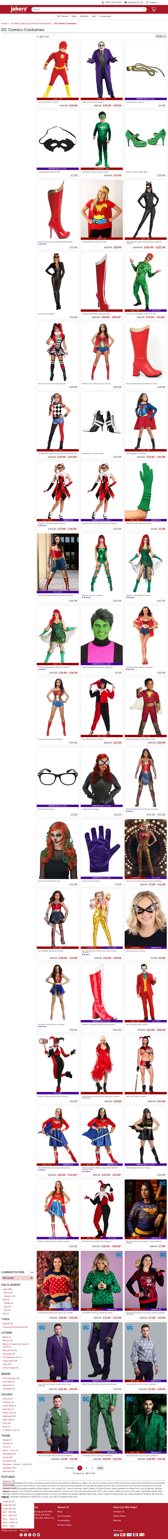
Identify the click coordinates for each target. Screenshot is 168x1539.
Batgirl (5, 1337)
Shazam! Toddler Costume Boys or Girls (140, 739)
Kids (4, 1300)
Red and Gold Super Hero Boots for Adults (141, 384)
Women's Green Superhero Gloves (138, 523)
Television (7, 1471)
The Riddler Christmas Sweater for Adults (97, 1313)
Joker (5, 1364)
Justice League (9, 1368)
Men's (6, 1293)
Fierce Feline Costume (46, 314)
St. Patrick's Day (10, 1430)
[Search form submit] (144, 9)
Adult (5, 1289)
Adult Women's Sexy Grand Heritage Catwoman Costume (144, 242)
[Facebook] (21, 1534)
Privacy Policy (64, 1525)
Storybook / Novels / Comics (15, 1464)
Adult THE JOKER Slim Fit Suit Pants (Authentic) (99, 1384)
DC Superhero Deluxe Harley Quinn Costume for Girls (57, 453)
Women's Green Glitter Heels (137, 172)
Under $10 (7, 1505)
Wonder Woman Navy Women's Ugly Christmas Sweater (144, 1242)
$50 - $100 (8, 1516)
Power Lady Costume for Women (50, 739)
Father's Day (8, 1413)
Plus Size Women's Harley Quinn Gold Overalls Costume (99, 951)
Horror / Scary (9, 1450)
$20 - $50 (7, 1512)
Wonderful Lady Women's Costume (51, 1024)
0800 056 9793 (113, 2)
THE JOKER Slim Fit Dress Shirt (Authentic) (141, 1384)
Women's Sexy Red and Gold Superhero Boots (55, 242)
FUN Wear (7, 1382)
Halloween (7, 1416)
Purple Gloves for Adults (91, 881)
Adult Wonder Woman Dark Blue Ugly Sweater (55, 1313)
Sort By (159, 36)
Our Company (64, 1516)
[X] (25, 1534)
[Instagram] (29, 1534)
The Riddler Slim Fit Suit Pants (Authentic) (97, 1456)
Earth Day (7, 1409)
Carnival (6, 1399)
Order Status (119, 1516)
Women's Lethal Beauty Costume (138, 595)
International (8, 1454)
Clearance (7, 1481)
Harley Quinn (8, 1361)
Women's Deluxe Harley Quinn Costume (53, 1096)
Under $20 (7, 1509)
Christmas (7, 1402)
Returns (117, 1520)
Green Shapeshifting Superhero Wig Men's (97, 667)
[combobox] (86, 9)
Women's (8, 1296)
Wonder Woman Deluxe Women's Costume (142, 809)
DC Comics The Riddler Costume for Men (141, 314)
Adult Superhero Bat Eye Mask (49, 172)
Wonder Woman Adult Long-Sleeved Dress (54, 1168)
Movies (6, 1457)
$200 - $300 (9, 1522)
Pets (4, 1314)
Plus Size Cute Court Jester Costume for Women (99, 523)
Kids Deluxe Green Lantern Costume (95, 172)
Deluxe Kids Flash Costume (48, 102)
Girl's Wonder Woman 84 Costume (51, 951)
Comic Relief (8, 1406)
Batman (6, 1340)
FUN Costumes (9, 1378)
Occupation (7, 1461)
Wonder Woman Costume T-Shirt (94, 242)
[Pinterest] (34, 1534)
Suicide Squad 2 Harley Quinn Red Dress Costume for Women (100, 1097)
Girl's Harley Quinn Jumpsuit (92, 739)
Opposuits (7, 1385)
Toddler (7, 1303)
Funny (5, 1447)
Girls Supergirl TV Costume (136, 453)
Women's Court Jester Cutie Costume (51, 384)
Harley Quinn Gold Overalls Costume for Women (144, 881)
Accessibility (63, 1520)
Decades (6, 1443)
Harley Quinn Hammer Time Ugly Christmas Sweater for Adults (145, 1313)
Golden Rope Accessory (135, 102)
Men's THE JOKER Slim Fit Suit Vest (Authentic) (55, 1456)
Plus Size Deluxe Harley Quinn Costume (96, 1241)
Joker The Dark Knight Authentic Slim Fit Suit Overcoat (54, 1385)
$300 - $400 (9, 1526)
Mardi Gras (7, 1420)
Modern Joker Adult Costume (93, 102)
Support (153, 2)
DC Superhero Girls (11, 1357)
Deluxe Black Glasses (46, 809)
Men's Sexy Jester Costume (136, 1096)
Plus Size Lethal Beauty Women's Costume (54, 667)
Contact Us (133, 2)
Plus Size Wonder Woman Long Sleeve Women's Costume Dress (100, 1168)
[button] (154, 9)
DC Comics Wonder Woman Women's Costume (55, 595)
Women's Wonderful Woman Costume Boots (98, 1024)
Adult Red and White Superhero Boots (96, 314)
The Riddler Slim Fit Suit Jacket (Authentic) (142, 1456)
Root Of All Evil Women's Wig (49, 881)
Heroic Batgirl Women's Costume (138, 1168)
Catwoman (7, 1354)
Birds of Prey (8, 1350)
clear (32, 1272)
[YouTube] (38, 1534)
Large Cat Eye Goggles (90, 809)
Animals (6, 1440)
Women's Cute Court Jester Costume (51, 523)
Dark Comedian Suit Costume (137, 1024)
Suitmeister (7, 1389)
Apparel (6, 1324)
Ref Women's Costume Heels (93, 453)
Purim (5, 1427)
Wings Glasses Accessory (135, 951)
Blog (59, 1511)
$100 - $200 (9, 1519)
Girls (6, 1310)
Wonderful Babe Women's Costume (139, 667)
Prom (5, 1423)
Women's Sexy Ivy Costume (92, 595)
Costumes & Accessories (13, 1327)
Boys (6, 1307)
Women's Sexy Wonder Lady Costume (96, 384)
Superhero (7, 1468)
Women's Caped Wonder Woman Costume (54, 1241)
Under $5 (7, 1502)
